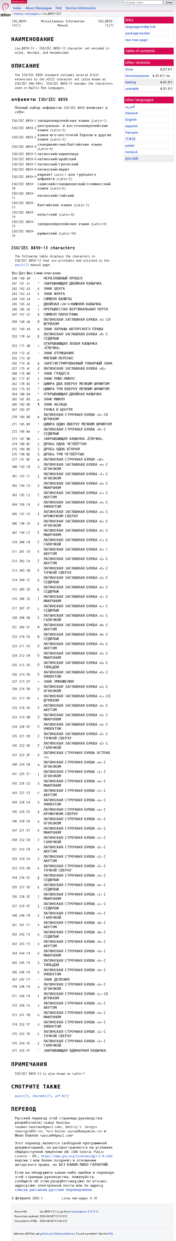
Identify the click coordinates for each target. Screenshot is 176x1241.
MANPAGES (19, 1)
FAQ (59, 8)
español (131, 126)
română (131, 152)
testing (18, 13)
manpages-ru (33, 13)
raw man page (136, 40)
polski (130, 145)
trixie (129, 69)
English (131, 120)
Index (17, 8)
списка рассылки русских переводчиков (53, 1190)
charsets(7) (42, 1096)
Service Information (81, 8)
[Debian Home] (5, 8)
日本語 (130, 139)
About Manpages (38, 8)
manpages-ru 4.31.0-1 (84, 1211)
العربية (130, 107)
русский (131, 158)
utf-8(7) (62, 1096)
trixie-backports (137, 76)
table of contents (140, 51)
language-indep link (140, 27)
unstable (132, 89)
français (131, 132)
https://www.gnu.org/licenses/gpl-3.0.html (77, 1156)
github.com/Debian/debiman (57, 1233)
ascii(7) (22, 265)
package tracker (137, 33)
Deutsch (131, 113)
